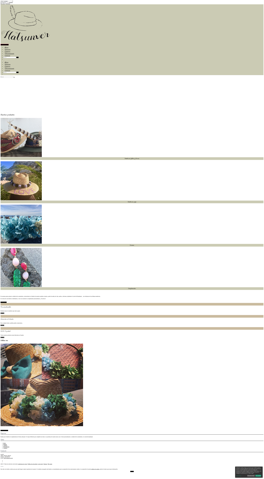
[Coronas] (21, 243)
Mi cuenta (3, 3)
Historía (5, 444)
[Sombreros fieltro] (21, 156)
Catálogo (5, 445)
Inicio (4, 443)
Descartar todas (251, 475)
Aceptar (132, 471)
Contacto (7, 56)
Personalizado (6, 446)
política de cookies (95, 469)
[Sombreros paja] (21, 200)
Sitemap (45, 464)
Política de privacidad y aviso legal (35, 464)
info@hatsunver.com (8, 458)
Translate (11, 2)
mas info (2, 313)
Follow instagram (4, 430)
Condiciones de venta (22, 464)
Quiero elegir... (239, 475)
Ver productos (4, 302)
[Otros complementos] (21, 286)
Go (17, 57)
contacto (2, 325)
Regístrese (8, 3)
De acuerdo (258, 475)
